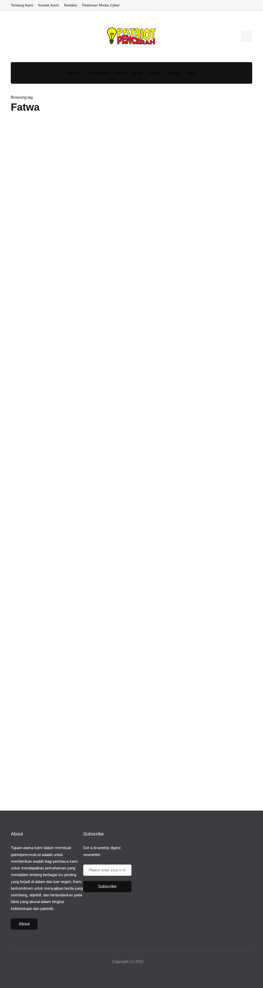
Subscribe (107, 886)
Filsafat (154, 73)
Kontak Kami (48, 5)
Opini (191, 73)
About (24, 924)
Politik (120, 73)
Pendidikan (99, 73)
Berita (72, 73)
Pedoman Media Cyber (101, 5)
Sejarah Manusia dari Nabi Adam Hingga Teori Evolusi (233, 524)
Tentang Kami (22, 5)
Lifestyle (173, 73)
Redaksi (70, 5)
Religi (136, 73)
